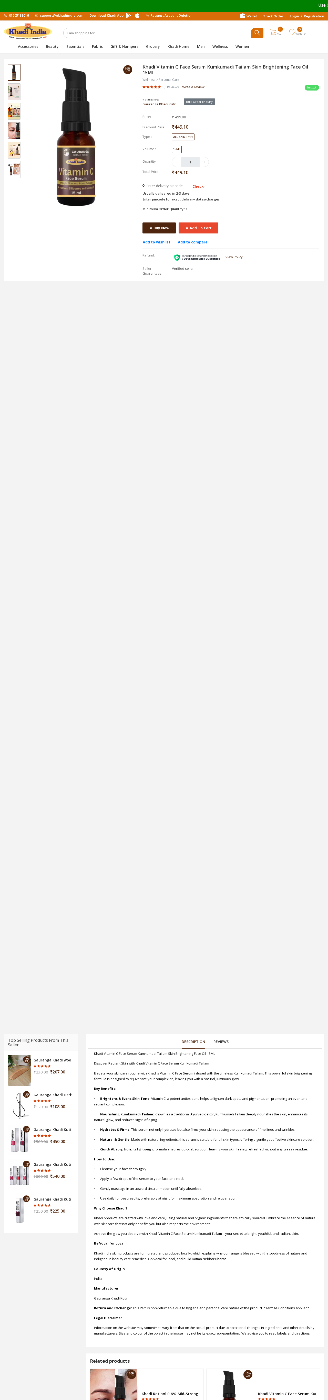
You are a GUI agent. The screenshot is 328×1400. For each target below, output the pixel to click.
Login (294, 16)
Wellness (220, 46)
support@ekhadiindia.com (61, 15)
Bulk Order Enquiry (199, 102)
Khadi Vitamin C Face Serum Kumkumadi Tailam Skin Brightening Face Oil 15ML (287, 1393)
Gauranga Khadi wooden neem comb (52, 1060)
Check (198, 186)
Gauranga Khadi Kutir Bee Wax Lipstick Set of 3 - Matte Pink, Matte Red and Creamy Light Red (52, 1164)
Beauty (52, 46)
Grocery (153, 46)
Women (242, 46)
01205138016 (18, 15)
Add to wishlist (156, 242)
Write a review (193, 87)
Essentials (75, 46)
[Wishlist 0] (292, 32)
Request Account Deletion (171, 15)
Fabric (97, 46)
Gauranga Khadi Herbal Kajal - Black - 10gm (52, 1094)
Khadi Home (178, 46)
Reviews (221, 1041)
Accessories (28, 46)
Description (193, 1041)
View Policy (234, 257)
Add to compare (193, 242)
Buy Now (160, 228)
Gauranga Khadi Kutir (159, 104)
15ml (176, 149)
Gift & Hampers (124, 46)
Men (201, 46)
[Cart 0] (273, 32)
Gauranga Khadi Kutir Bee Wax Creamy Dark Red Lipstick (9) (52, 1199)
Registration (314, 16)
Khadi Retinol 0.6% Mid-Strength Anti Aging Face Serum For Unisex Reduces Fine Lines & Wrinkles (170, 1393)
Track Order (273, 16)
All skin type (183, 137)
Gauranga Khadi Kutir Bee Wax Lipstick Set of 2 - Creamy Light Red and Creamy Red (52, 1129)
